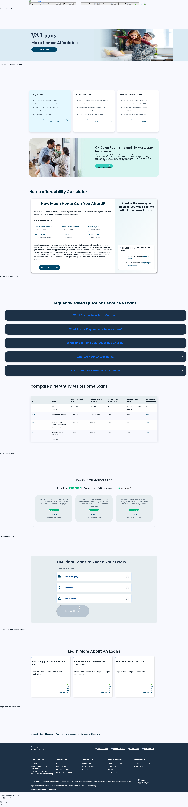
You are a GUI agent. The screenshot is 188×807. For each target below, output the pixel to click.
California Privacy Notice (64, 786)
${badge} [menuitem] (9, 798)
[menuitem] (95, 804)
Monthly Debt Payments (70, 227)
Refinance (52, 4)
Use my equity (71, 576)
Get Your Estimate (49, 267)
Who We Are (86, 763)
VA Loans (111, 769)
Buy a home (70, 598)
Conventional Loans (115, 763)
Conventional (37, 407)
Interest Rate (66, 234)
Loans (66, 4)
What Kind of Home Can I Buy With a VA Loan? (95, 343)
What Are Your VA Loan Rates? (96, 356)
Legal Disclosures (37, 786)
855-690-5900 (36, 763)
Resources (107, 4)
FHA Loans (112, 766)
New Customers (62, 766)
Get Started (44, 49)
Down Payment (94, 227)
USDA (34, 432)
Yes (147, 415)
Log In (141, 4)
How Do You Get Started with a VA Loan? (95, 370)
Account (122, 4)
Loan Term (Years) (42, 234)
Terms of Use (79, 786)
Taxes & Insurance (95, 234)
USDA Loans (112, 772)
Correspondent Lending (143, 763)
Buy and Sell (35, 4)
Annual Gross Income (43, 227)
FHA (33, 415)
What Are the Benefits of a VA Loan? (95, 315)
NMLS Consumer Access (102, 781)
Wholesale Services (141, 766)
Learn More (99, 121)
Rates (78, 4)
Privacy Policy (49, 786)
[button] (14, 19)
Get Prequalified (103, 167)
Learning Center (88, 4)
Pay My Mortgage (63, 769)
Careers (85, 769)
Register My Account (64, 772)
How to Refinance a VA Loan (130, 661)
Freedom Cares (88, 766)
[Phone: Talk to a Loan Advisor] (136, 3)
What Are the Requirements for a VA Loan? (95, 329)
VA (33, 422)
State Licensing (90, 786)
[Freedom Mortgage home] (37, 1)
